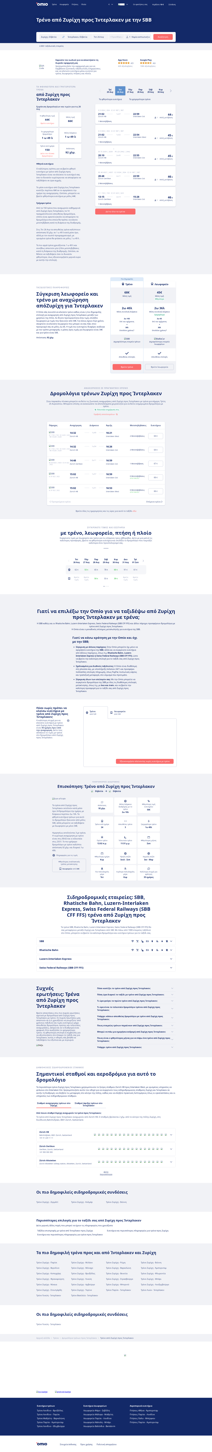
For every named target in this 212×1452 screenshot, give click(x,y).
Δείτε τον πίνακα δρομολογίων (47, 154)
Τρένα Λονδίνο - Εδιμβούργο (51, 1426)
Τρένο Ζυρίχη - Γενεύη (81, 1279)
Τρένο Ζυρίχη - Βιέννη (116, 1202)
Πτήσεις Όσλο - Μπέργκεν (142, 1418)
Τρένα (54, 4)
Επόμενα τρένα (153, 501)
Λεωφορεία (64, 4)
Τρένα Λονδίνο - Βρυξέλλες (50, 1410)
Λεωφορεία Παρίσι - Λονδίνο (97, 1418)
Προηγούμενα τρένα (61, 501)
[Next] (171, 90)
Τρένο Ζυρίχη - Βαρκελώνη (118, 1268)
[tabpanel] (130, 743)
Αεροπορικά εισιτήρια (141, 1406)
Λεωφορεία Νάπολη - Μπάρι (97, 1422)
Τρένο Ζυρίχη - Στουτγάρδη (49, 1290)
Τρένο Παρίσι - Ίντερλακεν (118, 1290)
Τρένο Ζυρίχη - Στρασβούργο (119, 1279)
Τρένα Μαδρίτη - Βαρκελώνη (51, 1418)
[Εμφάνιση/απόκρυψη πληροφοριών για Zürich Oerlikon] (171, 1149)
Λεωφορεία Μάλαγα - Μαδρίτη (98, 1414)
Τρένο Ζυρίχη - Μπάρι (151, 1279)
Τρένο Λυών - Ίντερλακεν (152, 1290)
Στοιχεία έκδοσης (68, 1444)
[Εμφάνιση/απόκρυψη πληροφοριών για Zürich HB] (171, 1134)
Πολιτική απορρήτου (107, 1444)
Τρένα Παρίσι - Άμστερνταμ (50, 1422)
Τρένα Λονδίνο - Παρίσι (48, 1414)
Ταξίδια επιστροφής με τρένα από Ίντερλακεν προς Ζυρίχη (65, 1230)
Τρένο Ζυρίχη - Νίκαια (46, 1284)
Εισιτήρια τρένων (46, 1406)
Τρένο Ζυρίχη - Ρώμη (116, 1262)
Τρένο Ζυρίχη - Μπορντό (117, 1284)
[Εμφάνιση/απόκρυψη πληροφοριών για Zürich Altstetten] (171, 1161)
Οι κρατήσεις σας (140, 4)
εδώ (134, 511)
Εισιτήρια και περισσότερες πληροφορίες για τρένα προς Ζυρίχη (137, 1230)
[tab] (110, 99)
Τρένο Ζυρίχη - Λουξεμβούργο (155, 1284)
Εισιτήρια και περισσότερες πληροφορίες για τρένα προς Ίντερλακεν (70, 1234)
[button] (100, 37)
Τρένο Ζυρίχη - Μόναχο (82, 1268)
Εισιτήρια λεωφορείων (95, 1406)
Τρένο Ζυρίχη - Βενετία (116, 1273)
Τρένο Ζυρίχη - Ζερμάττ (47, 1202)
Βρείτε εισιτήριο (47, 123)
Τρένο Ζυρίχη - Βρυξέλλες (83, 1273)
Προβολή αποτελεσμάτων (104, 414)
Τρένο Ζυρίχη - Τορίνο (81, 1290)
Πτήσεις (75, 4)
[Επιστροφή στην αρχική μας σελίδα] (44, 4)
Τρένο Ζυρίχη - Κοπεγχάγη (48, 1273)
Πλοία (83, 4)
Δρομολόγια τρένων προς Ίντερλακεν (79, 1338)
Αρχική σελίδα (43, 1338)
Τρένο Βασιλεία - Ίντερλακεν (84, 1295)
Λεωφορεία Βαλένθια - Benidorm (99, 1426)
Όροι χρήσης (86, 1444)
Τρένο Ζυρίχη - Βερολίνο (47, 1268)
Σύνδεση (172, 5)
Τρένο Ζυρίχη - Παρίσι (46, 1262)
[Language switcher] (123, 4)
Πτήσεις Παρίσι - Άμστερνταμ (144, 1422)
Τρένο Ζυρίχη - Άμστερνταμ (153, 1268)
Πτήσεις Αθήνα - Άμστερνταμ (144, 1410)
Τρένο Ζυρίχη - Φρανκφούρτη (50, 1279)
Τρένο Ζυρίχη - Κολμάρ (82, 1202)
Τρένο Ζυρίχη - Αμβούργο (83, 1284)
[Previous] (69, 561)
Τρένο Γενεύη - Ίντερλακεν (48, 1295)
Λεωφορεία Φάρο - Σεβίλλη (96, 1410)
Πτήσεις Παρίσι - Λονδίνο (142, 1414)
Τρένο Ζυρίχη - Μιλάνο (82, 1262)
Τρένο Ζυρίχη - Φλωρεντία (153, 1273)
